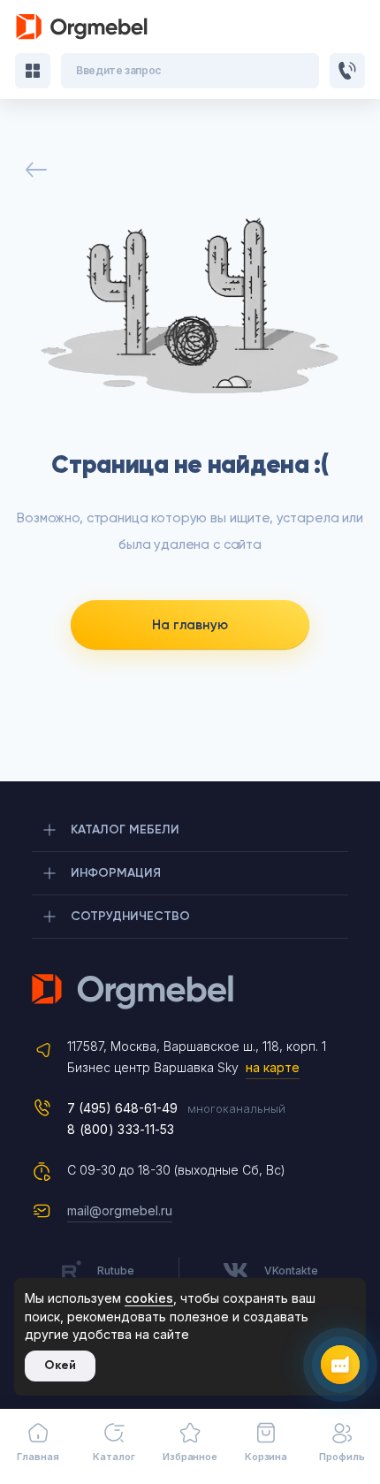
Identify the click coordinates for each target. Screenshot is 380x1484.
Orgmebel (190, 991)
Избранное (190, 1456)
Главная (37, 1456)
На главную (190, 625)
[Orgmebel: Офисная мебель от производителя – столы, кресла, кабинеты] (82, 27)
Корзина (266, 1456)
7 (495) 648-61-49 (122, 1107)
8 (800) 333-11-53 (121, 1129)
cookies (149, 1297)
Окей (60, 1365)
